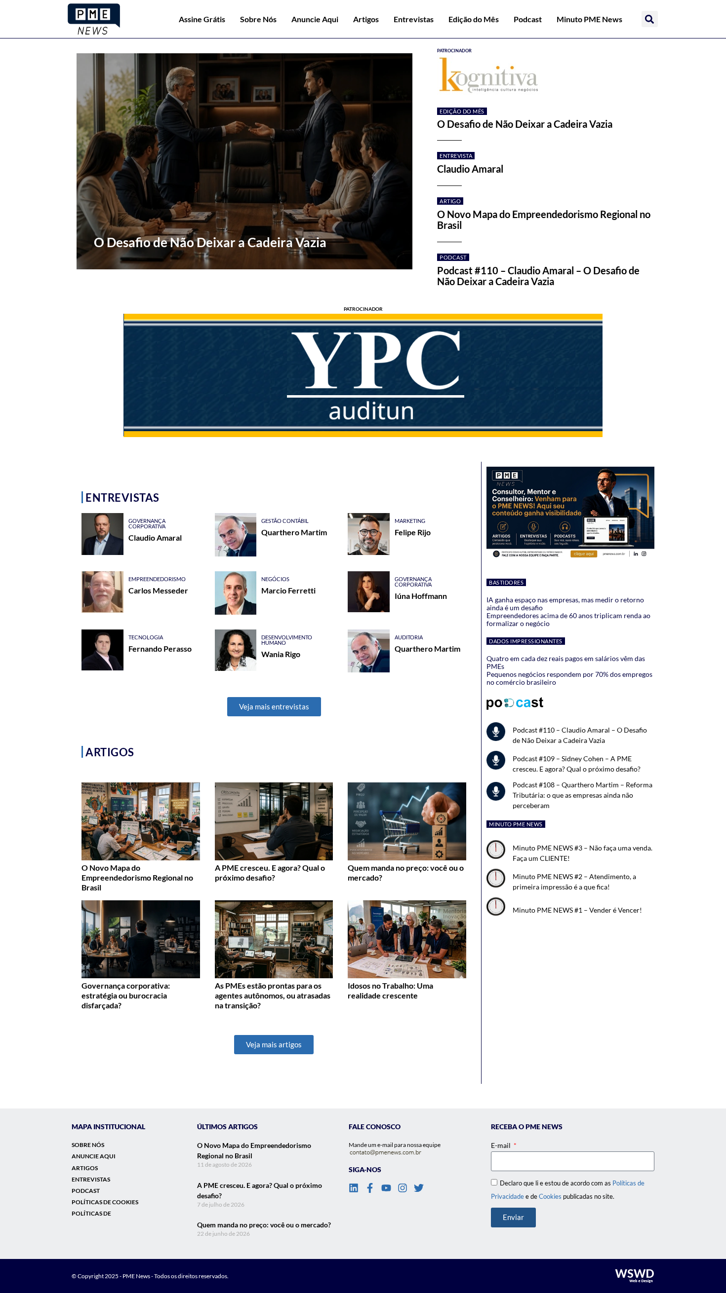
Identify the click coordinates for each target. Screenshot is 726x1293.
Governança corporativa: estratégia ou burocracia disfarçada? (125, 995)
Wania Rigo (280, 654)
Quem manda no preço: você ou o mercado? (264, 1224)
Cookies (550, 1196)
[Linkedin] (354, 1188)
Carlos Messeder (158, 590)
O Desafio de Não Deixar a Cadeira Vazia (524, 124)
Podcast (528, 19)
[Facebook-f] (370, 1188)
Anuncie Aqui (314, 19)
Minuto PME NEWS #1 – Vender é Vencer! (577, 910)
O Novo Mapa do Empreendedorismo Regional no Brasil (543, 219)
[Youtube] (386, 1188)
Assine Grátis (202, 19)
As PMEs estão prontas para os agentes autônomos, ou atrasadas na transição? (272, 995)
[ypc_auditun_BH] (363, 375)
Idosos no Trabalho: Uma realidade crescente (390, 990)
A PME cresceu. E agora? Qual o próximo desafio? (270, 872)
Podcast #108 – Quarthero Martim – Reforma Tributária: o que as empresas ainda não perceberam (582, 795)
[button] (650, 19)
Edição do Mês (473, 19)
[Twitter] (419, 1188)
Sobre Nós (258, 19)
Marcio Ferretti (288, 590)
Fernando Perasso (160, 648)
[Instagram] (402, 1188)
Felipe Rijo (413, 532)
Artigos (366, 19)
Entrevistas (414, 19)
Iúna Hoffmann (421, 595)
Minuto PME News (589, 19)
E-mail (501, 1145)
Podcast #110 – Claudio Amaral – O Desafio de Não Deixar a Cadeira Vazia (538, 275)
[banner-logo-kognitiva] (545, 75)
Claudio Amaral (470, 169)
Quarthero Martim (294, 532)
